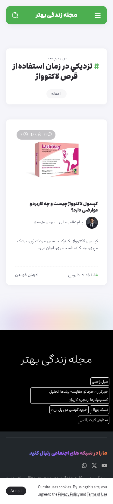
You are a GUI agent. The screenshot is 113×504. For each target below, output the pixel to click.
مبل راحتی (100, 381)
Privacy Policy (69, 494)
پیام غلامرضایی (71, 222)
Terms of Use (97, 494)
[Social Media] (104, 465)
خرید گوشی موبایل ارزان (69, 409)
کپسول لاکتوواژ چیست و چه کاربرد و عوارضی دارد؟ (64, 207)
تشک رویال (99, 409)
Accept (16, 491)
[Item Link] (56, 159)
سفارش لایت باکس (94, 419)
